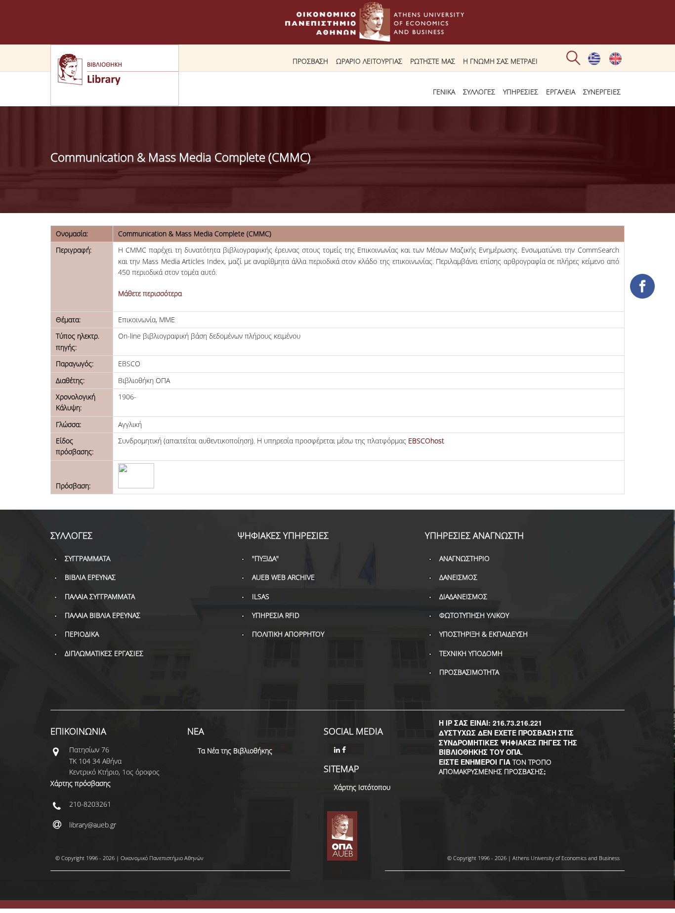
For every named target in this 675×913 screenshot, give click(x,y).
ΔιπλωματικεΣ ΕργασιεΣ (104, 653)
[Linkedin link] (338, 749)
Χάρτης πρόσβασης (80, 783)
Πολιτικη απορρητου (288, 634)
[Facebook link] (345, 749)
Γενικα (444, 91)
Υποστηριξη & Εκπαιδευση (483, 634)
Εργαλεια (560, 91)
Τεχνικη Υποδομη (471, 653)
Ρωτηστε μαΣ (432, 61)
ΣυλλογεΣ (479, 91)
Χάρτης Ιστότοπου (362, 787)
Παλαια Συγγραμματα (100, 596)
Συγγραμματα (87, 558)
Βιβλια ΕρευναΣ (90, 577)
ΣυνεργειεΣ (602, 91)
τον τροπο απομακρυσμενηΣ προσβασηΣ (495, 767)
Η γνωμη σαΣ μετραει (500, 61)
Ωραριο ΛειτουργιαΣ (369, 61)
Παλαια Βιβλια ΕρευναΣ (102, 615)
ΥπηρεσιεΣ (520, 91)
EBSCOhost (426, 440)
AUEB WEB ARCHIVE (283, 577)
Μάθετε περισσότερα (150, 293)
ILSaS (260, 596)
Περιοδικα (82, 634)
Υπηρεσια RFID (275, 615)
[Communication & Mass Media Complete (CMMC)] (615, 62)
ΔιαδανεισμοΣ (463, 596)
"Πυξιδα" (265, 558)
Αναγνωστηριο (464, 558)
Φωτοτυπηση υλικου (474, 615)
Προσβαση (310, 61)
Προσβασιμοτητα (469, 672)
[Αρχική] (337, 37)
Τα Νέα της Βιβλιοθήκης (235, 750)
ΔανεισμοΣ (458, 577)
